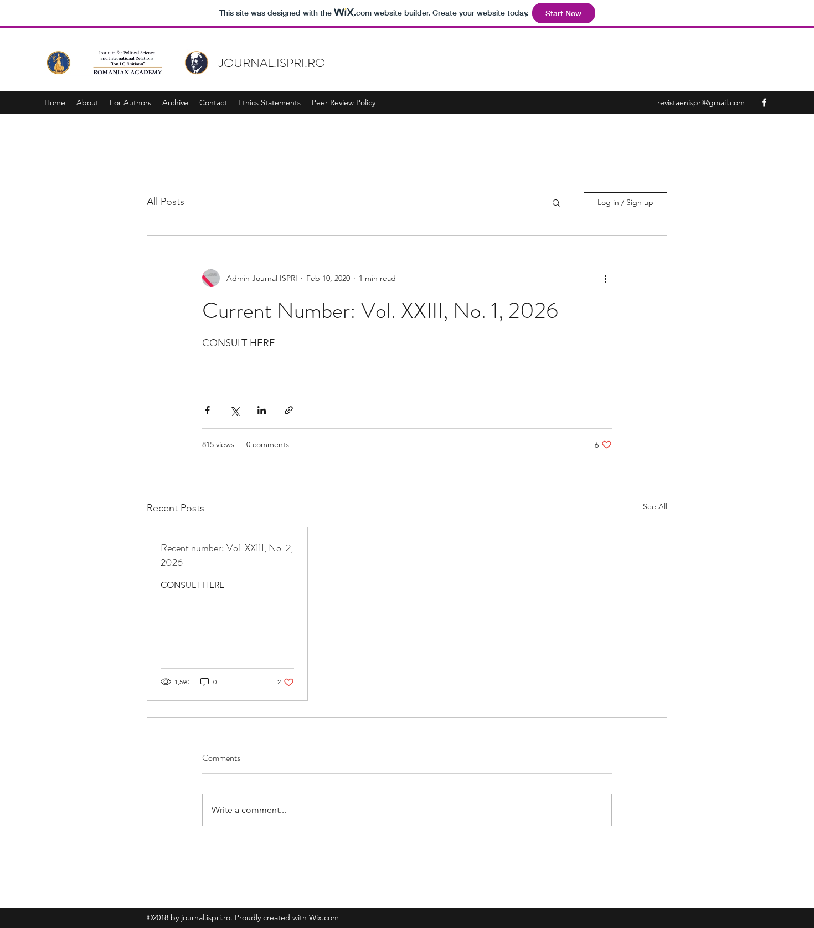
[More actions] (605, 278)
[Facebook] (764, 102)
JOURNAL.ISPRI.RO (272, 62)
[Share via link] (289, 410)
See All (655, 506)
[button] (556, 202)
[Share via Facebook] (207, 410)
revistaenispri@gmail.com (701, 102)
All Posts (165, 202)
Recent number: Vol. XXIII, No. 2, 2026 (227, 555)
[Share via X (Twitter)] (234, 410)
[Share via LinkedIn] (261, 410)
